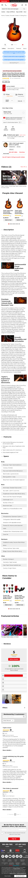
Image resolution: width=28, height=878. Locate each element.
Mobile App (24, 852)
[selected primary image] (14, 29)
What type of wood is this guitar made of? (14, 52)
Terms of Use (12, 873)
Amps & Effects (10, 12)
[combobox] (8, 720)
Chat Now (22, 152)
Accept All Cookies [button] (20, 876)
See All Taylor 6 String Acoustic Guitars (13, 157)
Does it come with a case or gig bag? (14, 56)
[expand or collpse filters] (25, 708)
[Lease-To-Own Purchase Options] (20, 122)
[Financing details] (24, 117)
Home (3, 15)
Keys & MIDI (19, 12)
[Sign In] (22, 5)
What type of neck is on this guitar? (14, 59)
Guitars (3, 12)
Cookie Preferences (21, 873)
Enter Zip (20, 101)
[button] (14, 229)
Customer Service (10, 852)
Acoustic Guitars (14, 15)
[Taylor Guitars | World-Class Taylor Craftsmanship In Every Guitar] (14, 177)
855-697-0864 (13, 152)
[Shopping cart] (25, 5)
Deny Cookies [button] (8, 876)
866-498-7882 (7, 844)
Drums (25, 12)
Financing (17, 852)
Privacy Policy (16, 868)
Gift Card (3, 852)
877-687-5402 (20, 844)
